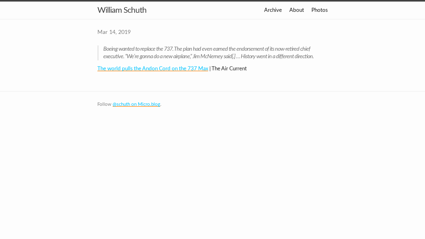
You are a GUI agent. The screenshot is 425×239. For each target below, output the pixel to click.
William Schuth (122, 10)
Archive (273, 10)
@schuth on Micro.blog (136, 104)
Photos (319, 10)
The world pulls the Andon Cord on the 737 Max (152, 68)
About (296, 10)
